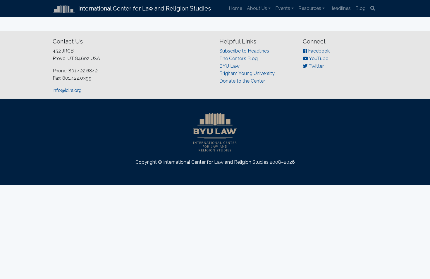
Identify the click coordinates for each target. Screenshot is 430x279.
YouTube (318, 58)
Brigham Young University (247, 73)
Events (282, 8)
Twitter (315, 66)
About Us (257, 8)
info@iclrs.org (67, 90)
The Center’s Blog (238, 58)
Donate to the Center (242, 81)
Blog (360, 8)
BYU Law (229, 66)
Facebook (318, 51)
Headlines (340, 8)
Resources (309, 8)
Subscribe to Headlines (244, 51)
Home (235, 8)
